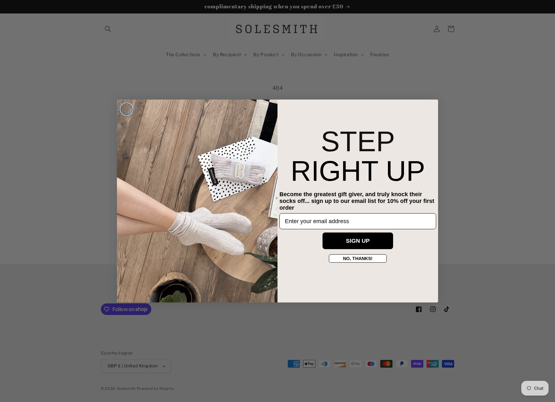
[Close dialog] (126, 109)
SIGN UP (358, 241)
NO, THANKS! (358, 258)
